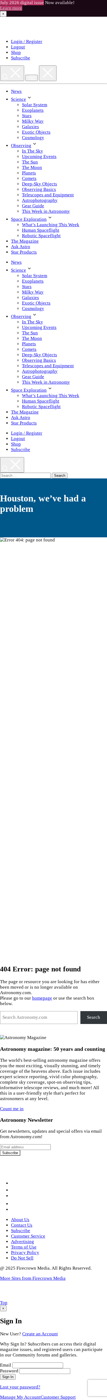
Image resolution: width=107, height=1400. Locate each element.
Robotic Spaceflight (41, 235)
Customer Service (28, 1236)
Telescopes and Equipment (48, 194)
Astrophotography (40, 200)
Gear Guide (33, 205)
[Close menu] (48, 73)
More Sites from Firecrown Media (33, 1278)
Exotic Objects (36, 132)
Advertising (22, 1241)
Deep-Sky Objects (39, 184)
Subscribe (20, 58)
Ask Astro (20, 246)
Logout (18, 47)
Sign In (7, 1377)
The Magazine (25, 241)
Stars (27, 115)
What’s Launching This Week (50, 224)
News (16, 91)
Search (93, 1017)
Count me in (12, 1108)
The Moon (32, 167)
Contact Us (21, 1225)
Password (9, 1370)
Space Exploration (29, 219)
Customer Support (58, 1397)
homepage (42, 998)
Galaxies (30, 126)
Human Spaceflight (40, 230)
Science (18, 99)
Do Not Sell (22, 1258)
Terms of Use (23, 1247)
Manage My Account (20, 1397)
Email (5, 1365)
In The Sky (32, 151)
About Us (20, 1219)
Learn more (11, 8)
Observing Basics (39, 189)
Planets (29, 173)
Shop (16, 52)
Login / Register (26, 41)
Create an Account (40, 1333)
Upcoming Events (39, 156)
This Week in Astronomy (46, 211)
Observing (21, 145)
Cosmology (33, 137)
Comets (29, 178)
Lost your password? (20, 1387)
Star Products (24, 252)
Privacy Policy (25, 1252)
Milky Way (33, 121)
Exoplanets (33, 110)
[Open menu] (31, 78)
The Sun (30, 162)
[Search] (12, 73)
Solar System (34, 104)
